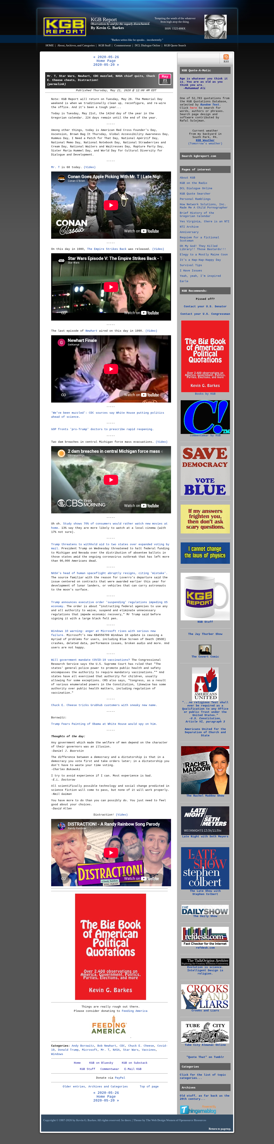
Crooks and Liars (205, 1010)
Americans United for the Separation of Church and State (205, 732)
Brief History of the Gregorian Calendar (197, 214)
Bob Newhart (106, 1045)
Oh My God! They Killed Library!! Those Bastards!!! (203, 248)
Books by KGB (205, 393)
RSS (226, 58)
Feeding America (134, 1011)
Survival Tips (191, 265)
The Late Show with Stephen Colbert (205, 892)
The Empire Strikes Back (107, 249)
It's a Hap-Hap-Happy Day (200, 260)
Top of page (149, 1086)
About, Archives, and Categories (76, 45)
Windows (57, 1054)
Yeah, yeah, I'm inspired (200, 276)
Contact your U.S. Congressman (205, 314)
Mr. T (55, 167)
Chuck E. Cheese (141, 1045)
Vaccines (149, 1050)
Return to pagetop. (220, 1128)
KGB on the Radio (193, 183)
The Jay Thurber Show (205, 634)
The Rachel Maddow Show (205, 795)
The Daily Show (205, 916)
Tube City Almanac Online (205, 1045)
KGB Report (104, 19)
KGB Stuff (104, 45)
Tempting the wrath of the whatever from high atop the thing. (175, 20)
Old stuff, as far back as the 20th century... (204, 1097)
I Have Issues (191, 270)
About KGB (187, 177)
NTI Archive (189, 227)
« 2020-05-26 (106, 57)
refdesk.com (205, 947)
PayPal (120, 1078)
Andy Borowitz (83, 1045)
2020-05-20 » (106, 65)
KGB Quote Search (175, 45)
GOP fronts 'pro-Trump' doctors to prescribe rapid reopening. (102, 429)
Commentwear (122, 45)
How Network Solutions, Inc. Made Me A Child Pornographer (204, 206)
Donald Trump (68, 1050)
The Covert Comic (205, 656)
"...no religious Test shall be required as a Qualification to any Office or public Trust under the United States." (205, 712)
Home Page (106, 61)
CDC (122, 1045)
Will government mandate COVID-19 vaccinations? (90, 660)
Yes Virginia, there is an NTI (204, 221)
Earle (184, 281)
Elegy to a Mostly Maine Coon (204, 254)
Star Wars (130, 1050)
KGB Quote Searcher (195, 193)
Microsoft (89, 1050)
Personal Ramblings (195, 199)
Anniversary (189, 232)
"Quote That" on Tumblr (205, 1057)
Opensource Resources (192, 1120)
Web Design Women (163, 1120)
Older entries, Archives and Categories (95, 1086)
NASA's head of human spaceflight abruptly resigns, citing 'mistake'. (109, 573)
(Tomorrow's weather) (205, 143)
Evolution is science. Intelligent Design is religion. (205, 970)
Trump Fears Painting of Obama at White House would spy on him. (104, 724)
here (193, 108)
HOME (50, 45)
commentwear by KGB (205, 435)
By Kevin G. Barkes (107, 28)
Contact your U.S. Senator (205, 306)
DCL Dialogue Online (147, 45)
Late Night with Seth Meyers (205, 836)
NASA (116, 1050)
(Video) (90, 167)
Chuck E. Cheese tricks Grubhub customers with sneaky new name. (104, 705)
